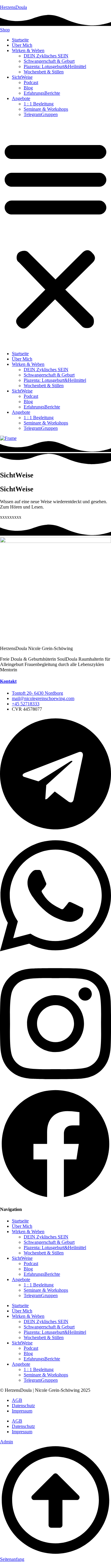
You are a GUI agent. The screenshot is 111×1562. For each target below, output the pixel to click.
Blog (28, 87)
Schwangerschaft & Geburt (49, 61)
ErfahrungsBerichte (42, 93)
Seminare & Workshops (46, 109)
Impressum (22, 1410)
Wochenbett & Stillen (44, 71)
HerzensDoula (13, 7)
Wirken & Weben (28, 50)
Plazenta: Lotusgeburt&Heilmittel (55, 66)
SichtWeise (22, 77)
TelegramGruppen (41, 114)
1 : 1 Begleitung (39, 103)
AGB (17, 1400)
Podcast (31, 82)
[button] (55, 234)
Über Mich (22, 45)
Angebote (21, 98)
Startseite (20, 39)
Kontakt (8, 681)
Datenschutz (23, 1405)
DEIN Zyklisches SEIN (46, 55)
